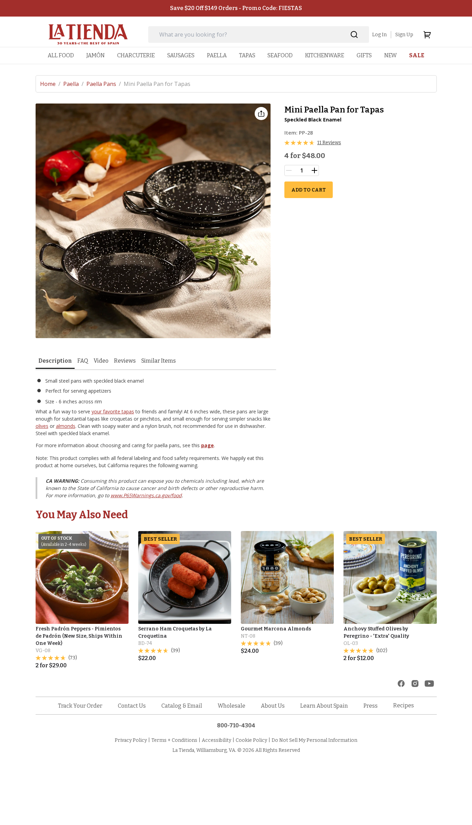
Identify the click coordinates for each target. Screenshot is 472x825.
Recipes (403, 705)
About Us (273, 706)
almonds (65, 426)
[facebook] (401, 683)
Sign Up (404, 35)
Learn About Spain (324, 706)
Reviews (125, 360)
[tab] (55, 361)
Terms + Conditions (174, 740)
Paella (73, 84)
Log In (379, 35)
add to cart (308, 190)
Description (55, 360)
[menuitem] (61, 55)
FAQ (82, 360)
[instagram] (415, 683)
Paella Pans (103, 84)
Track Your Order (80, 706)
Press (371, 706)
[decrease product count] (289, 170)
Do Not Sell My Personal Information (314, 740)
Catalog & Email (181, 706)
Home (50, 84)
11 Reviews (329, 143)
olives (42, 426)
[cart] (427, 34)
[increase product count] (314, 170)
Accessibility (216, 740)
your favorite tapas (113, 411)
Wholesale (231, 706)
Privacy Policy (131, 740)
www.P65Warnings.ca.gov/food (146, 495)
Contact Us (132, 706)
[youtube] (429, 683)
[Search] (354, 34)
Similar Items (158, 360)
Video (101, 360)
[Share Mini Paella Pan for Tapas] (261, 113)
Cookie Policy (251, 740)
